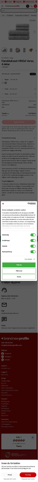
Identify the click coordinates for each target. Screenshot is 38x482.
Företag (28, 475)
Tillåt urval (19, 271)
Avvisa (19, 277)
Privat (10, 475)
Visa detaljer (28, 259)
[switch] (33, 240)
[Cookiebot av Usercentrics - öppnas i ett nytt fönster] (28, 203)
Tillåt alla (19, 265)
